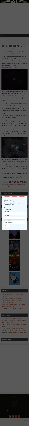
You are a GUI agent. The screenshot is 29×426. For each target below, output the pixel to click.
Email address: (7, 220)
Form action (6, 206)
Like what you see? (8, 200)
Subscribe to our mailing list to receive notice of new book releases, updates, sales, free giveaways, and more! (14, 203)
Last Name (6, 215)
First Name (6, 211)
